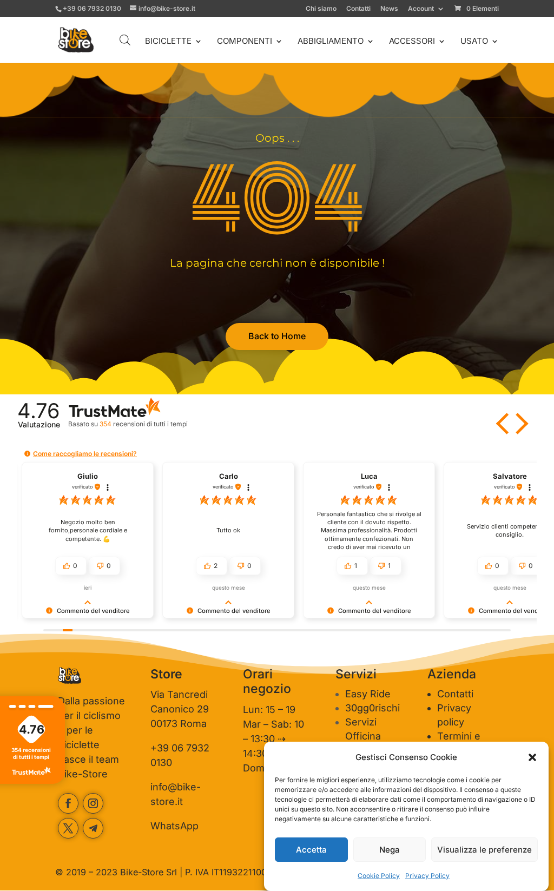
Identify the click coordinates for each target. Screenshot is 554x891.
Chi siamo (321, 8)
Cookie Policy (379, 876)
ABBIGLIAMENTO (331, 41)
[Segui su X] (68, 828)
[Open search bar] (125, 40)
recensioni (143, 424)
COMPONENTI (244, 41)
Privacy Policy (427, 876)
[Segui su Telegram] (93, 828)
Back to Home (277, 336)
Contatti (358, 8)
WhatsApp (174, 825)
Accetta (311, 849)
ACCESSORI (412, 41)
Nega (389, 849)
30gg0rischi (372, 708)
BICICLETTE (168, 41)
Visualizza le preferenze (484, 849)
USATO (474, 41)
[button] (532, 757)
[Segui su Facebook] (68, 803)
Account (421, 8)
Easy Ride (368, 693)
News (389, 8)
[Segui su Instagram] (93, 803)
